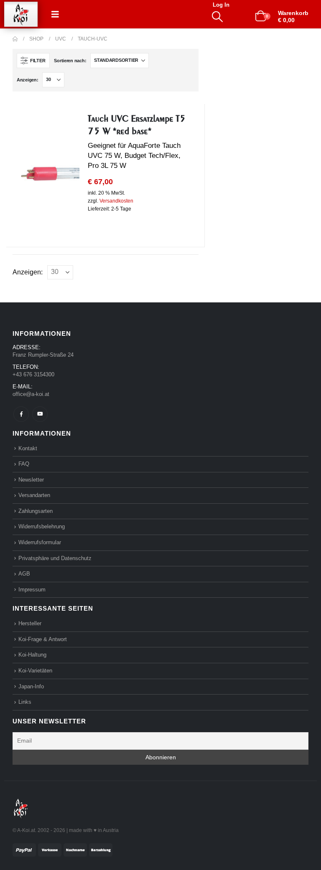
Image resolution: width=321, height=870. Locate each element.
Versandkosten (116, 201)
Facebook (21, 414)
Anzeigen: (27, 79)
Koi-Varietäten (35, 670)
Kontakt (27, 448)
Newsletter (31, 480)
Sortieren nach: (70, 60)
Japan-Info (31, 686)
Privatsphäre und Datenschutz (55, 558)
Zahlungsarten (35, 511)
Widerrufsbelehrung (41, 526)
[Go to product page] (50, 173)
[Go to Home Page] (15, 39)
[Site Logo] (21, 14)
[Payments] (62, 849)
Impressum (32, 589)
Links (24, 702)
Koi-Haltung (32, 655)
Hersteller (29, 623)
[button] (55, 14)
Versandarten (34, 495)
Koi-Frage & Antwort (42, 639)
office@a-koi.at (31, 394)
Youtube (40, 414)
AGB (24, 574)
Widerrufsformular (39, 542)
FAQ (23, 464)
